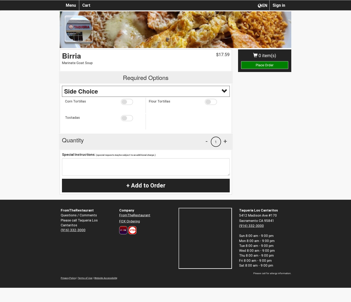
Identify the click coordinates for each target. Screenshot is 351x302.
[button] (132, 102)
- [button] (207, 141)
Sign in (279, 5)
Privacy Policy (68, 278)
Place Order (265, 65)
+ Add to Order (145, 185)
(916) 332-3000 (73, 230)
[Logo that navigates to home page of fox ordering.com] (131, 230)
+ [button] (225, 141)
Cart (86, 5)
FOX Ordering (129, 221)
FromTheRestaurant (134, 215)
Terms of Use (85, 278)
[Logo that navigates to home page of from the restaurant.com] (123, 230)
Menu (71, 5)
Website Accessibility (105, 278)
